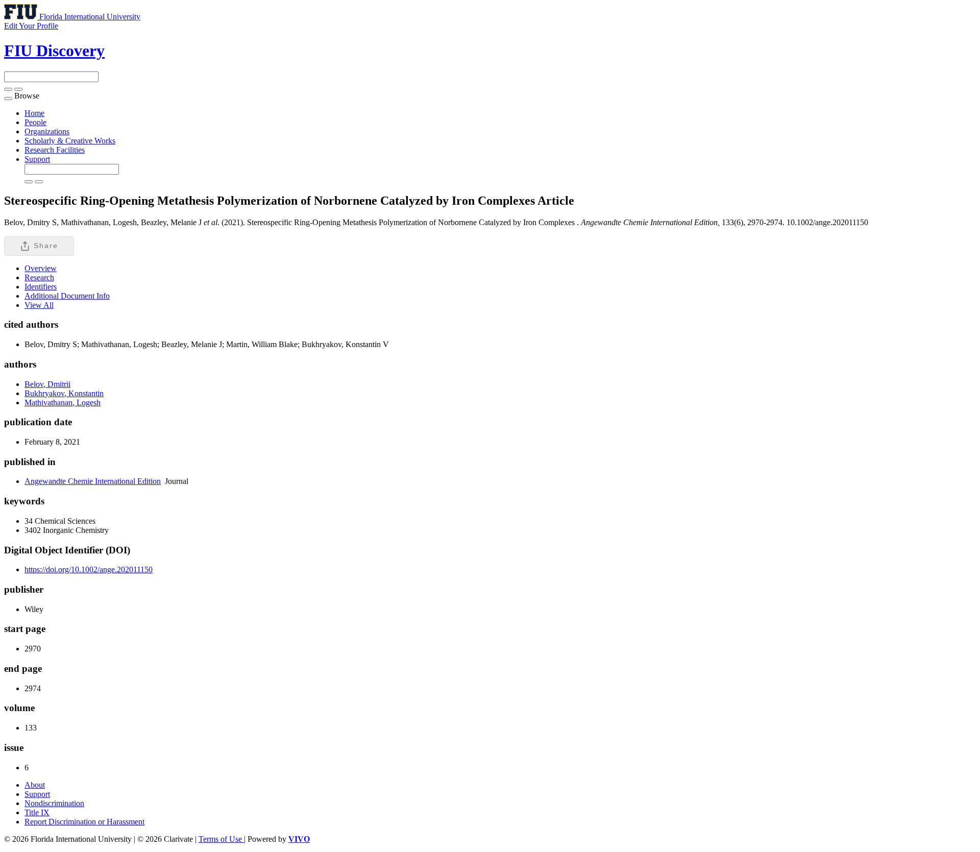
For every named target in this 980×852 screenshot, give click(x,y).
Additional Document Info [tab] (67, 295)
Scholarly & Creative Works (69, 140)
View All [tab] (39, 305)
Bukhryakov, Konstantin (64, 393)
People (35, 122)
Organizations (46, 131)
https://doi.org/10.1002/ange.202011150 (88, 569)
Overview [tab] (40, 268)
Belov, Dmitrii (47, 384)
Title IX (37, 812)
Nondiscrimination (54, 803)
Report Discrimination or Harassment (84, 821)
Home (34, 113)
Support (37, 159)
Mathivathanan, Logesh (62, 402)
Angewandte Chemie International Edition (92, 481)
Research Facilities (54, 149)
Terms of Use (221, 839)
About (34, 785)
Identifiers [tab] (40, 286)
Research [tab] (39, 277)
